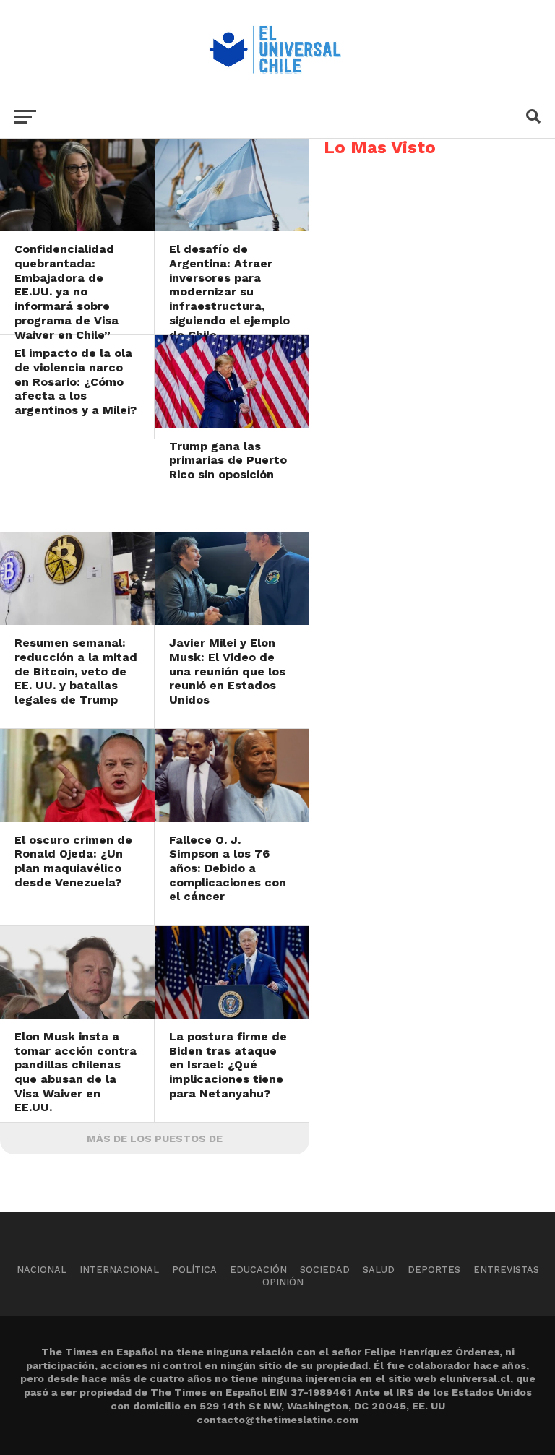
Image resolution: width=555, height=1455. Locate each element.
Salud (379, 1269)
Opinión (283, 1282)
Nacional (41, 1269)
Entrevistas (506, 1269)
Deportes (434, 1269)
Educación (258, 1269)
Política (194, 1269)
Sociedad (325, 1269)
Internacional (119, 1269)
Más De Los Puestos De (155, 1138)
